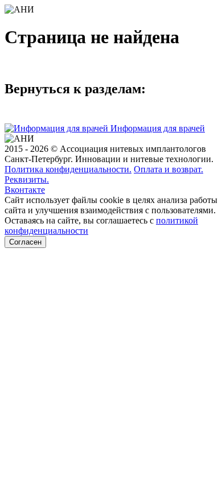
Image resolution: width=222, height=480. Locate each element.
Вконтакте (25, 190)
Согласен (25, 242)
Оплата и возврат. (168, 169)
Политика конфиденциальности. (68, 169)
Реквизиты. (27, 179)
